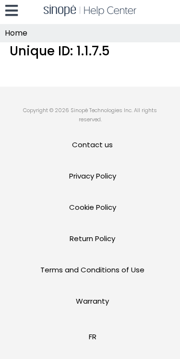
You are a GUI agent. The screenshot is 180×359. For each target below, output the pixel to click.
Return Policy (92, 238)
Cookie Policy (92, 207)
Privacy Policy (92, 176)
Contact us (92, 145)
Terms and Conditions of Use (92, 270)
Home (16, 33)
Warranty (92, 301)
